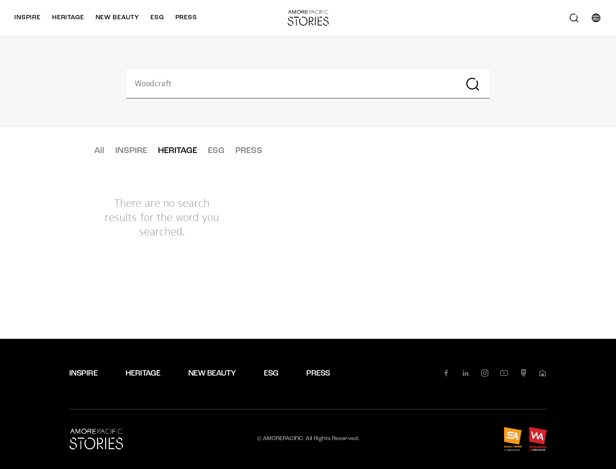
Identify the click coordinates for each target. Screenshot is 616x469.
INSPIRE (131, 151)
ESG (216, 151)
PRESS (248, 151)
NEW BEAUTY (212, 373)
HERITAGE (177, 151)
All (99, 151)
